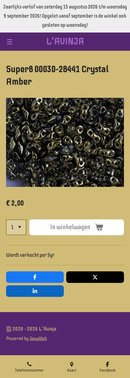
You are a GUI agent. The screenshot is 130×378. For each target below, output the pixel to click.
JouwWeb (38, 338)
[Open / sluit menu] (9, 42)
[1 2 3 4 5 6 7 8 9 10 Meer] (16, 227)
